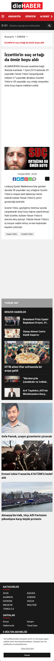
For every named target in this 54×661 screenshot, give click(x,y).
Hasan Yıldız (11, 234)
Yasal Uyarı (32, 625)
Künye (6, 621)
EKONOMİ (7, 601)
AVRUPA (31, 593)
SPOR (6, 593)
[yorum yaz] (34, 180)
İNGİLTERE (32, 605)
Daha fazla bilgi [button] (27, 648)
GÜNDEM (30, 16)
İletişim (30, 621)
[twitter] (19, 180)
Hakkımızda (8, 625)
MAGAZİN (7, 605)
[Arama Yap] (49, 25)
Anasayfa (9, 37)
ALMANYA (8, 597)
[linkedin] (22, 180)
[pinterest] (26, 180)
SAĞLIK (30, 601)
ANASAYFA (14, 16)
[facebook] (15, 180)
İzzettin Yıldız (27, 234)
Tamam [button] (27, 655)
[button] (52, 16)
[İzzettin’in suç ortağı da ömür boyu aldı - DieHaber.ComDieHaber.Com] (27, 6)
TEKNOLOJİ (8, 609)
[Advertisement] (27, 118)
